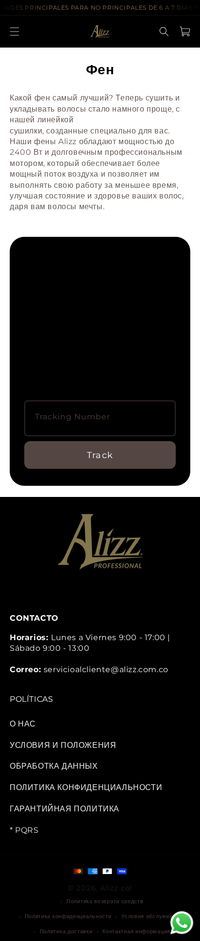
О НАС (23, 723)
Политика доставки (66, 931)
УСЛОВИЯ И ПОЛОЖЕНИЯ (63, 745)
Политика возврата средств (105, 901)
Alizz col (116, 887)
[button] (14, 31)
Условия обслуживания (153, 916)
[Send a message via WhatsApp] (181, 922)
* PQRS (24, 830)
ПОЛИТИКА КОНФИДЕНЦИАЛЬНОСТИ (86, 787)
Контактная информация (136, 931)
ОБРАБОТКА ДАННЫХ (54, 766)
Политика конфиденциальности (68, 916)
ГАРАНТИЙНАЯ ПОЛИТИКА (64, 808)
